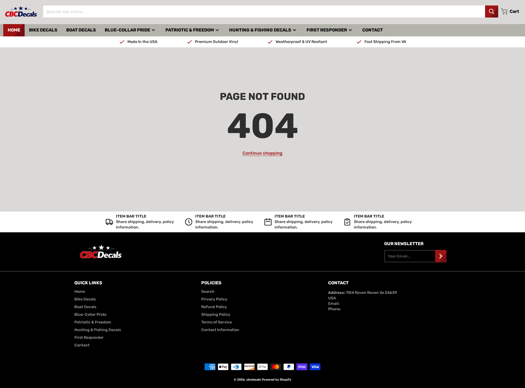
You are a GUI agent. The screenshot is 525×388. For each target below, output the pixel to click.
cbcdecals (253, 379)
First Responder (89, 337)
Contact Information (220, 330)
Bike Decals (85, 299)
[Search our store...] (491, 11)
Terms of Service (216, 322)
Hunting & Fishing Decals (97, 330)
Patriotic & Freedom (92, 322)
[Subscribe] (441, 256)
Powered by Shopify (276, 379)
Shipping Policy (215, 314)
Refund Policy (214, 307)
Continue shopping (262, 153)
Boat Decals (85, 307)
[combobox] (270, 11)
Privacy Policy (214, 299)
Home (79, 291)
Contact (81, 345)
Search (207, 291)
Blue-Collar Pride (90, 314)
